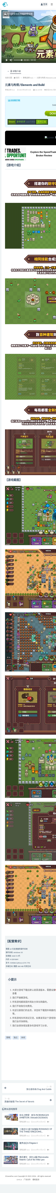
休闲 (23, 1038)
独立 (16, 1038)
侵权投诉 (35, 1180)
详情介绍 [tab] (17, 71)
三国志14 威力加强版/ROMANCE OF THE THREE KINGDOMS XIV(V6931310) (35, 1131)
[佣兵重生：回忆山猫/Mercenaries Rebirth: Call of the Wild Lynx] (11, 1160)
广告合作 (27, 1180)
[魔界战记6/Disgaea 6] (11, 1146)
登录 (45, 4)
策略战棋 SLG (28, 78)
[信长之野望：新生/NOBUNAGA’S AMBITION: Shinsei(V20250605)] (11, 1117)
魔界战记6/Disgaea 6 (28, 1143)
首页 (18, 78)
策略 (8, 1038)
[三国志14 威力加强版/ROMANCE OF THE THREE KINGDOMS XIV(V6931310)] (11, 1131)
